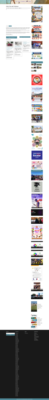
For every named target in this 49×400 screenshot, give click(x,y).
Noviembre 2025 (17, 341)
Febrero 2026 (16, 339)
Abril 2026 (16, 337)
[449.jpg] (32, 67)
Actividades (35, 333)
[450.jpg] (38, 64)
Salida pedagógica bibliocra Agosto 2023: (18, 46)
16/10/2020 (8, 7)
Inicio (16, 1)
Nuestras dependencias (37, 62)
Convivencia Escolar (36, 337)
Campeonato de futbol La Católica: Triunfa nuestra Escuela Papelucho (10, 48)
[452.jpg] (32, 70)
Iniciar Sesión (26, 333)
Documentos (23, 1)
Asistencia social (36, 334)
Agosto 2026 (16, 333)
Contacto (30, 1)
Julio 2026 (16, 334)
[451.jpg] (40, 64)
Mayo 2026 (16, 336)
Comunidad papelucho (36, 336)
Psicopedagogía (36, 339)
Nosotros (19, 1)
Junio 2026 (16, 335)
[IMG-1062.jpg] (35, 70)
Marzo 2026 (16, 338)
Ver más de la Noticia (9, 57)
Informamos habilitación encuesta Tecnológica (26, 43)
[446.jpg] (32, 64)
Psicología (35, 338)
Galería (27, 1)
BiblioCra (35, 335)
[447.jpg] (35, 67)
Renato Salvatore (13, 7)
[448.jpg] (40, 67)
